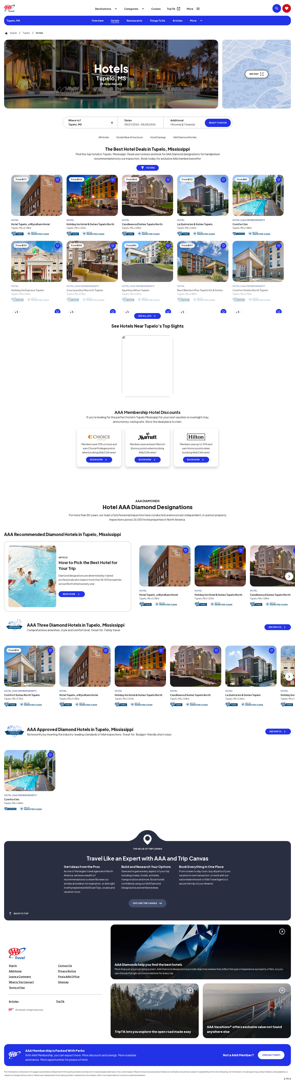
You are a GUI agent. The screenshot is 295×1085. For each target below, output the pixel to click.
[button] (253, 214)
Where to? (74, 120)
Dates (128, 120)
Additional (177, 120)
